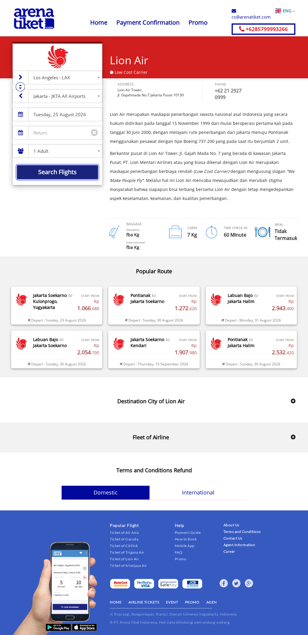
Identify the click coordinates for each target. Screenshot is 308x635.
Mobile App (185, 545)
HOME (116, 602)
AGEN (211, 602)
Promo (198, 22)
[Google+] (249, 583)
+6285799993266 (266, 29)
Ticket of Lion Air (124, 559)
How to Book (186, 539)
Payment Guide (188, 532)
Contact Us (232, 538)
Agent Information (239, 545)
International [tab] (198, 492)
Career (229, 551)
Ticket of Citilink (124, 545)
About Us (231, 525)
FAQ (179, 552)
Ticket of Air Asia (124, 532)
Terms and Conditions (242, 531)
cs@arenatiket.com (251, 17)
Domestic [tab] (106, 492)
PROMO (192, 602)
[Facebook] (224, 583)
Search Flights (57, 172)
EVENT (172, 602)
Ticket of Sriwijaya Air (128, 565)
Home (98, 22)
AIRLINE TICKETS (143, 602)
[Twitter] (236, 583)
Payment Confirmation (148, 22)
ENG (288, 11)
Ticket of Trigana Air (127, 552)
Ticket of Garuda (124, 539)
